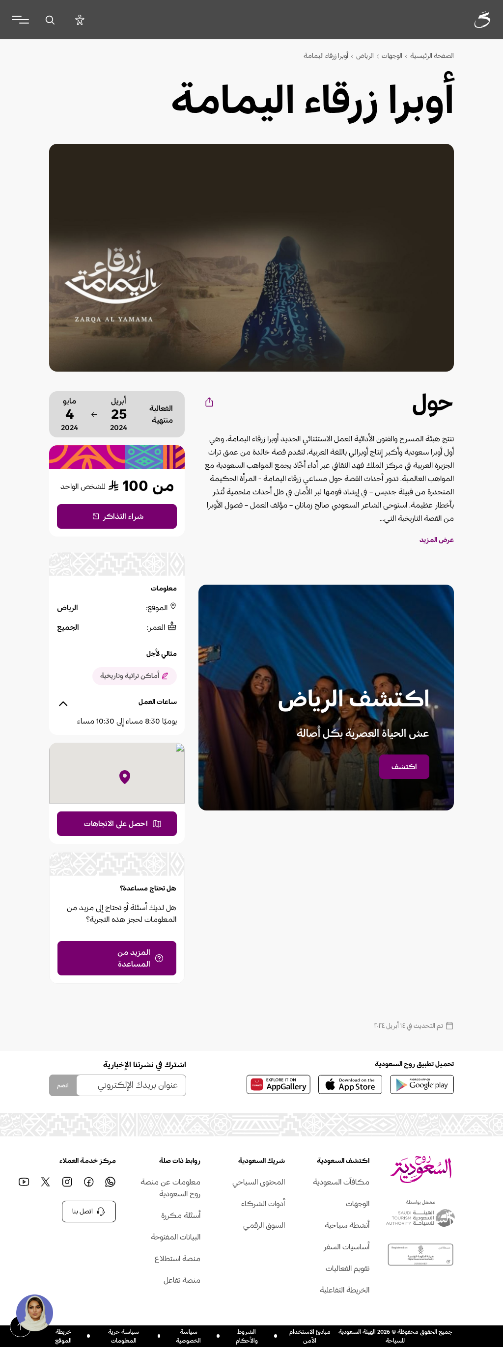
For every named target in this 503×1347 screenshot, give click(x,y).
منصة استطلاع (177, 1259)
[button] (34, 1312)
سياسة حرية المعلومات (123, 1336)
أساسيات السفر (346, 1247)
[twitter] (45, 1182)
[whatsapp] (110, 1182)
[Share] (208, 401)
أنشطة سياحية (347, 1225)
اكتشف (404, 767)
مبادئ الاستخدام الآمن (310, 1336)
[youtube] (23, 1182)
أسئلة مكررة (180, 1215)
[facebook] (88, 1182)
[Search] (50, 20)
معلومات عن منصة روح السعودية (170, 1188)
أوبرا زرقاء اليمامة (326, 56)
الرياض (365, 56)
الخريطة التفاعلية (344, 1290)
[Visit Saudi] (420, 1169)
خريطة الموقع (63, 1336)
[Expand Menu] (20, 20)
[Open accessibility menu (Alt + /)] (80, 20)
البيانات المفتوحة (175, 1237)
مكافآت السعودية (341, 1182)
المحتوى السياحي (258, 1182)
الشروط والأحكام (247, 1336)
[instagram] (67, 1182)
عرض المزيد (436, 540)
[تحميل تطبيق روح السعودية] (422, 1084)
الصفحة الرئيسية (432, 56)
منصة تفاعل (182, 1280)
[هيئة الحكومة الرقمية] (420, 1254)
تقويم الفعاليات (347, 1268)
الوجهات (392, 56)
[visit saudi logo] (471, 19)
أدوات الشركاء (263, 1204)
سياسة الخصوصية (188, 1336)
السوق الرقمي (264, 1225)
